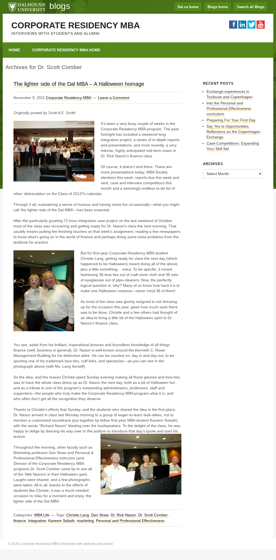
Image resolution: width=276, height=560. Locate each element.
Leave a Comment (113, 97)
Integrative (37, 520)
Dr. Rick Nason (123, 515)
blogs (59, 6)
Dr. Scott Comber (153, 515)
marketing (85, 520)
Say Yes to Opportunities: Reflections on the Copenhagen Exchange (233, 131)
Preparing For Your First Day (231, 120)
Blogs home (218, 7)
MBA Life (41, 515)
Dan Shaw (100, 515)
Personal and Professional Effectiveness (130, 520)
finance (19, 520)
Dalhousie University (27, 6)
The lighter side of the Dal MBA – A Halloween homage (78, 84)
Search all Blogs (250, 7)
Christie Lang (77, 515)
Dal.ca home (188, 7)
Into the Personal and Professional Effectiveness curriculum (228, 108)
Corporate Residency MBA (75, 25)
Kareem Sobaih (61, 520)
